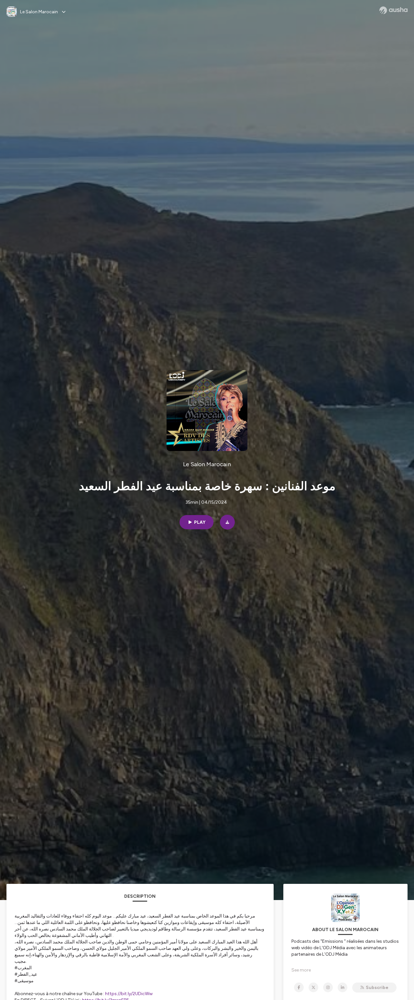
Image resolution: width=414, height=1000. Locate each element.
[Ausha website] (393, 10)
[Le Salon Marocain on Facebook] (299, 987)
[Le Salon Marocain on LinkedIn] (342, 987)
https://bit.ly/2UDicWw (129, 993)
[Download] (227, 522)
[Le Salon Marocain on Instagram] (328, 987)
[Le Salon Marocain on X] (313, 987)
